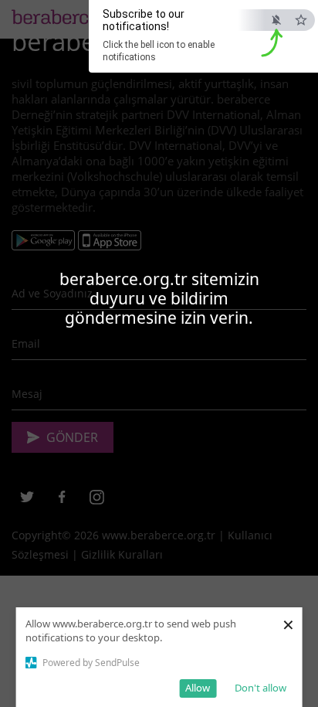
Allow (197, 688)
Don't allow (260, 688)
